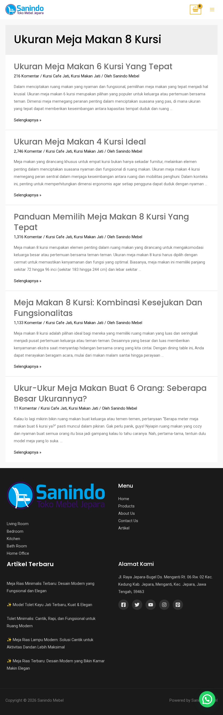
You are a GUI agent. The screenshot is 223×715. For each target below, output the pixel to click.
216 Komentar (26, 76)
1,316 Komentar (28, 236)
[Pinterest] (178, 605)
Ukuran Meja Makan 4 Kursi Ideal (80, 142)
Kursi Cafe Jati (56, 76)
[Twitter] (137, 605)
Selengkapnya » (27, 120)
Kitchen (13, 538)
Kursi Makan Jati (85, 76)
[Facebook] (123, 605)
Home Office (18, 553)
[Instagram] (164, 605)
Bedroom (15, 531)
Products (126, 506)
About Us (126, 513)
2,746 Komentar (28, 151)
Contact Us (128, 520)
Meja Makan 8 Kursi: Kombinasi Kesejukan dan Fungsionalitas (108, 308)
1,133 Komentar (28, 322)
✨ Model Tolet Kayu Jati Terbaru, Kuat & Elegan (49, 604)
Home (123, 498)
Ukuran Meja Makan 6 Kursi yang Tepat (93, 66)
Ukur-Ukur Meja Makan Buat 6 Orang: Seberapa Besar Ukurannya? (110, 393)
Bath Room (17, 546)
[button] (207, 699)
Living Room (18, 523)
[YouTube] (150, 605)
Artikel (123, 528)
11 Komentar (25, 408)
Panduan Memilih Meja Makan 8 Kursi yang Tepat (101, 222)
